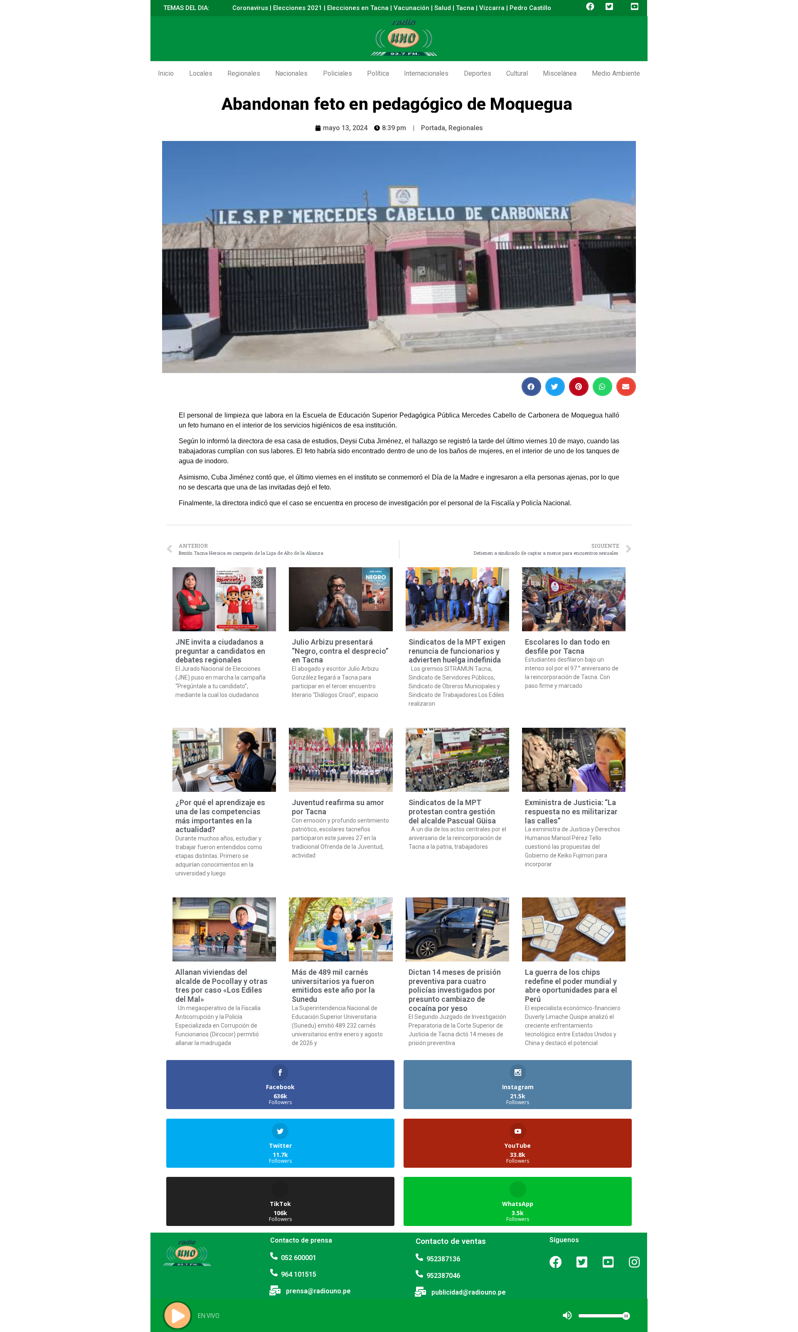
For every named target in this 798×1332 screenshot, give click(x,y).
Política (378, 73)
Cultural (517, 73)
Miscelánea (559, 73)
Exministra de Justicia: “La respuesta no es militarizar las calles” (571, 811)
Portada (433, 128)
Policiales (337, 73)
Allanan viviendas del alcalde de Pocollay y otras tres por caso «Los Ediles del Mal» (221, 985)
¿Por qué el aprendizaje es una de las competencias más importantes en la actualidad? (220, 816)
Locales (200, 73)
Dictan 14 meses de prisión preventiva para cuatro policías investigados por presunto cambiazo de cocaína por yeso (455, 990)
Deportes (477, 73)
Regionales (243, 73)
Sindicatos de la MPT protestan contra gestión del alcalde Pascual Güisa (452, 811)
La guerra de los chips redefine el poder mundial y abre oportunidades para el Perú (571, 985)
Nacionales (291, 73)
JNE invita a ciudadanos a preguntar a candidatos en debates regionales (220, 651)
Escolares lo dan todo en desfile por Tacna (567, 646)
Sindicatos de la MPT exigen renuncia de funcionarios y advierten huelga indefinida (457, 651)
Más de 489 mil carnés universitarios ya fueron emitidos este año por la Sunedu (333, 985)
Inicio (166, 73)
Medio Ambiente (616, 73)
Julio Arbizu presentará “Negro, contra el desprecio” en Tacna (340, 651)
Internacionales (426, 73)
